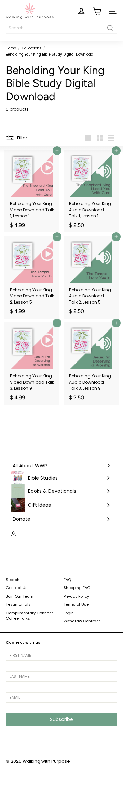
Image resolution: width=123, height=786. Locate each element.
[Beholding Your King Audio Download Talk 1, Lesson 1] (91, 191)
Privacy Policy (76, 596)
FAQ (67, 579)
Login (69, 613)
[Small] (100, 138)
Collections (31, 48)
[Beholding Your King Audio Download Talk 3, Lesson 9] (91, 363)
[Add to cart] (57, 150)
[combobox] (61, 28)
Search (12, 579)
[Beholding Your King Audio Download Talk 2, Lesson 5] (91, 277)
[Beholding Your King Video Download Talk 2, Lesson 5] (32, 277)
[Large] (88, 138)
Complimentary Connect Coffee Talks (29, 615)
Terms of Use (76, 604)
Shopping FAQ (77, 587)
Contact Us (17, 587)
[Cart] (97, 11)
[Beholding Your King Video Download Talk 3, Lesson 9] (32, 363)
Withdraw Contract (82, 621)
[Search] (110, 28)
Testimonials (18, 604)
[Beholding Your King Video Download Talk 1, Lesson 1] (32, 191)
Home (11, 48)
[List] (111, 138)
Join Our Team (19, 596)
